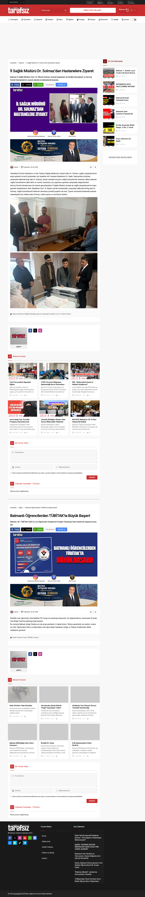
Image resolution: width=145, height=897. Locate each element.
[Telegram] (25, 843)
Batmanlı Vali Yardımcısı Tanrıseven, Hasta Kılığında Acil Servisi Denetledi (52, 2)
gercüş (39, 314)
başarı (15, 637)
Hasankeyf (45, 314)
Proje (24, 637)
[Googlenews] (35, 838)
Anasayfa (13, 63)
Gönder (40, 85)
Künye (44, 836)
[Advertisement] (72, 40)
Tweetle (28, 85)
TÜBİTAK (30, 637)
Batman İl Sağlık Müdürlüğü (27, 314)
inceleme (52, 314)
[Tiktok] (20, 843)
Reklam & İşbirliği (48, 853)
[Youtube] (25, 838)
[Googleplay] (15, 843)
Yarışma (36, 637)
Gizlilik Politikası (47, 847)
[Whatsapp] (30, 838)
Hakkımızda (46, 841)
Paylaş (17, 85)
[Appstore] (10, 843)
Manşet (21, 63)
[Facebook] (10, 838)
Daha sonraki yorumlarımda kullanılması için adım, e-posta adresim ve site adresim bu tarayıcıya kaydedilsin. (47, 473)
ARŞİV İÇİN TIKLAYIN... (93, 10)
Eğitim (21, 507)
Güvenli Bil (17, 894)
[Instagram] (20, 838)
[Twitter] (15, 838)
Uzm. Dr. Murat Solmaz (63, 314)
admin (16, 167)
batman (15, 314)
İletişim (44, 858)
